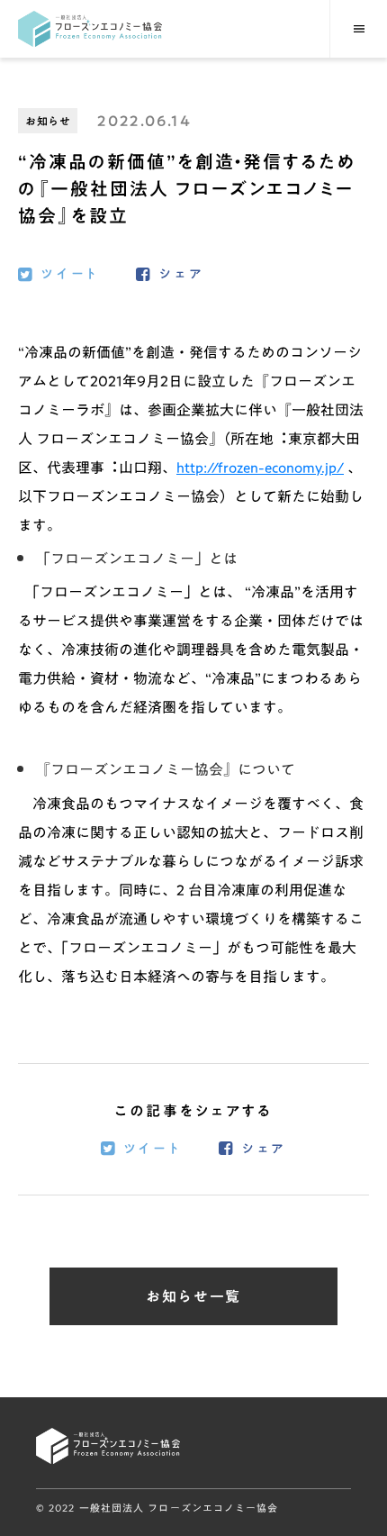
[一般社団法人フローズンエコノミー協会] (90, 29)
